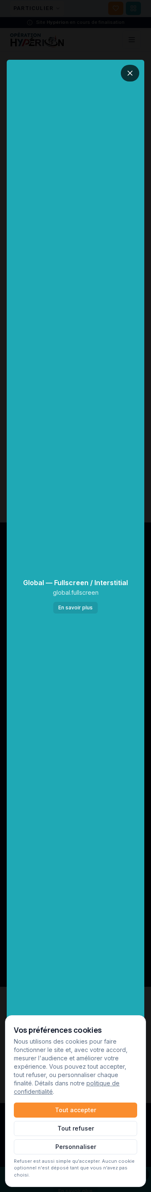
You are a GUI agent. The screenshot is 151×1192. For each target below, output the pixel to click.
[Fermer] (130, 73)
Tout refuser (75, 1128)
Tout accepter (75, 1109)
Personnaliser (75, 1146)
